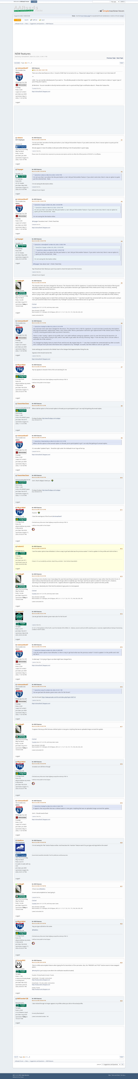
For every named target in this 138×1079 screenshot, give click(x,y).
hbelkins (20, 840)
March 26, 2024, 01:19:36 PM (39, 366)
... (30, 63)
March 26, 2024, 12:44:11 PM (40, 70)
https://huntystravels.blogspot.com (41, 989)
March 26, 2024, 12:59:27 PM (39, 241)
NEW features (36, 68)
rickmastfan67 (22, 68)
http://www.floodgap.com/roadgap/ (51, 418)
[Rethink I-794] (16, 396)
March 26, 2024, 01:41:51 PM (39, 686)
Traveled (34, 307)
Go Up (16, 1057)
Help (109, 1075)
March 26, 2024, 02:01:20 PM (39, 962)
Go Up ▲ (123, 1075)
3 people (34, 224)
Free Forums (20, 1077)
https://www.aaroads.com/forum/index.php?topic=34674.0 (58, 697)
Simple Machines (25, 1075)
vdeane (20, 138)
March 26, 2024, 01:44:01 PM (39, 726)
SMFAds (14, 1077)
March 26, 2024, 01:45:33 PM (39, 763)
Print (121, 63)
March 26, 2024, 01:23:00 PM (39, 437)
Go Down (17, 63)
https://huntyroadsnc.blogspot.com (41, 984)
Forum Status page (85, 16)
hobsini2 (20, 546)
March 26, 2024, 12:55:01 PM (39, 139)
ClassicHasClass (23, 404)
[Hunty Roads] (16, 991)
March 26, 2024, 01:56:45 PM (39, 842)
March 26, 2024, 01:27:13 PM (39, 509)
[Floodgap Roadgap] (16, 428)
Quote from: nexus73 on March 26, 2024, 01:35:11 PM (48, 690)
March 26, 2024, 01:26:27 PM (39, 477)
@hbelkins (42, 889)
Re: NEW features (37, 138)
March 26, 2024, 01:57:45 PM (39, 923)
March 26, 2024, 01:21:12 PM (39, 405)
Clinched (34, 304)
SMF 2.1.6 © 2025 (17, 1075)
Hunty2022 (21, 960)
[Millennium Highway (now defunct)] (16, 876)
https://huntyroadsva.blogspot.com (41, 980)
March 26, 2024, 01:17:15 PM (39, 323)
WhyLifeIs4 (21, 365)
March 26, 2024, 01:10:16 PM (39, 282)
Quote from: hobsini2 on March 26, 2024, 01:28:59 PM (48, 650)
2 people (34, 187)
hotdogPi (20, 281)
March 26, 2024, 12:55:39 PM (39, 171)
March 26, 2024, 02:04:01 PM (39, 1000)
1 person (34, 151)
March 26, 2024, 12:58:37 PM (39, 201)
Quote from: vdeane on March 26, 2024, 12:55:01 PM (48, 175)
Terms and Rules (116, 1075)
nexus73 (20, 612)
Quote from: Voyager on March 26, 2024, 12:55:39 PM (48, 205)
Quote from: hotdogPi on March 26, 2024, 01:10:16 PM (49, 326)
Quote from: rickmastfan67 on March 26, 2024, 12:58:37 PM (50, 244)
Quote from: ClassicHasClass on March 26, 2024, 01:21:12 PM (50, 441)
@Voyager (35, 221)
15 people (34, 88)
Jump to (99, 1064)
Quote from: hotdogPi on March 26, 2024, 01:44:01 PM (49, 806)
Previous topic (111, 58)
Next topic (120, 58)
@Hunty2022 (36, 970)
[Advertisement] (69, 39)
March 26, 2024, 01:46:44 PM (39, 802)
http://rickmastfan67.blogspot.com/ (41, 91)
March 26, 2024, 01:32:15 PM (39, 576)
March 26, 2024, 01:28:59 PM (39, 548)
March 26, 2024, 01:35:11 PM (39, 613)
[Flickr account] (16, 310)
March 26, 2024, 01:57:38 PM (39, 886)
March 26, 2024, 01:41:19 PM (39, 646)
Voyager (20, 169)
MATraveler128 (22, 999)
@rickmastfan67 (57, 516)
